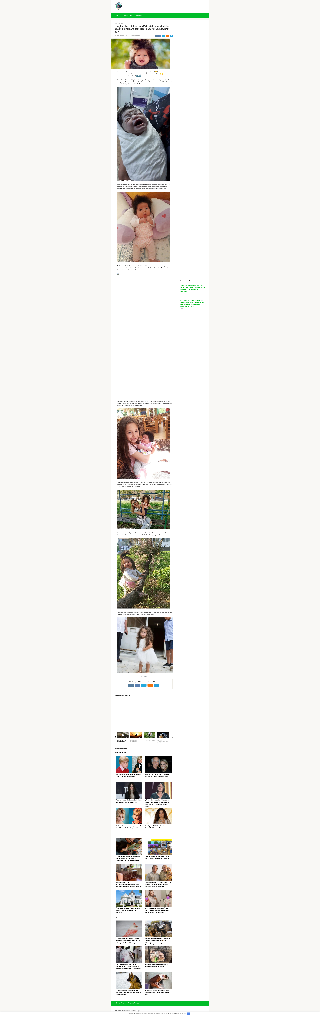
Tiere (117, 15)
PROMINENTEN (127, 15)
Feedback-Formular (133, 1003)
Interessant (138, 15)
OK (189, 1013)
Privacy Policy (120, 1003)
